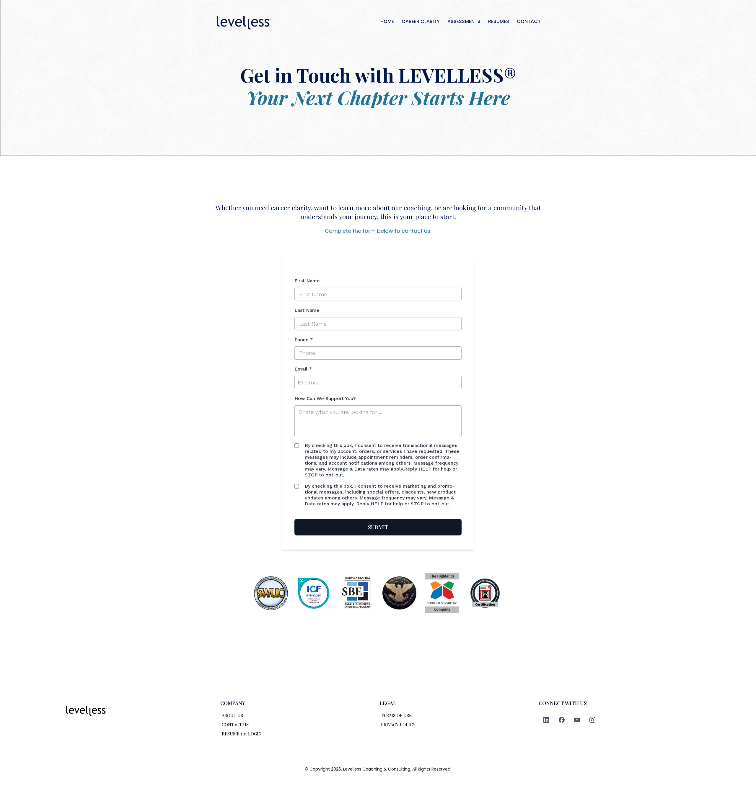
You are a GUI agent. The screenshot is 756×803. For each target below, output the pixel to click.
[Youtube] (577, 719)
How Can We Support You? (325, 398)
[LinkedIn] (546, 719)
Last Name (307, 310)
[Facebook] (561, 719)
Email (303, 369)
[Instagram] (592, 719)
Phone (303, 339)
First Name (307, 280)
